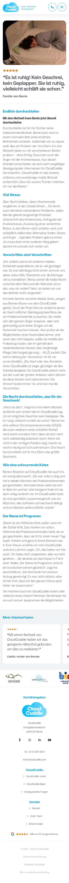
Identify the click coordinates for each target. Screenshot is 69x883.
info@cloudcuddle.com (34, 760)
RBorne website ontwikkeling (34, 873)
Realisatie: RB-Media (34, 865)
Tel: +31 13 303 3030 (34, 752)
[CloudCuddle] (11, 7)
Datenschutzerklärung (34, 857)
